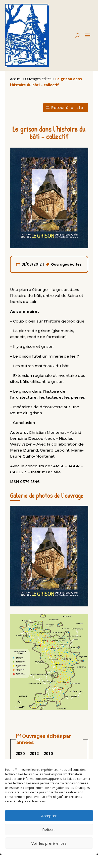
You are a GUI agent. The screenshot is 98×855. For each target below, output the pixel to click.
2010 (48, 753)
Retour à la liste (67, 108)
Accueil (15, 78)
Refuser (49, 829)
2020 (20, 753)
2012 (34, 753)
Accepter (49, 815)
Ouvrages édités (38, 78)
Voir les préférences (49, 843)
